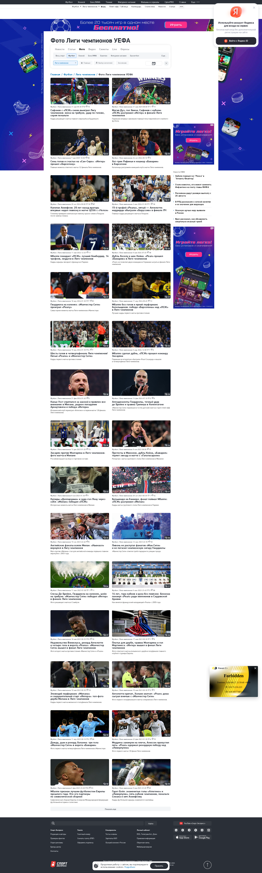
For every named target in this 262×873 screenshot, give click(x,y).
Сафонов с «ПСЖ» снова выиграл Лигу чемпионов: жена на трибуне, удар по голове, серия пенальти (77, 113)
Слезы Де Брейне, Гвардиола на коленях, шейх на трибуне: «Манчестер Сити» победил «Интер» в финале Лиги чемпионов (79, 596)
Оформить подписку (85, 842)
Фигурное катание (127, 2)
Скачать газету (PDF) (85, 838)
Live (114, 49)
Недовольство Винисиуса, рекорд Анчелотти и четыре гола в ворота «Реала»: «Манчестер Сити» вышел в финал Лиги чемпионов (77, 645)
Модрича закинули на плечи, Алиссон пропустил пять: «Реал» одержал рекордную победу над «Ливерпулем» (140, 745)
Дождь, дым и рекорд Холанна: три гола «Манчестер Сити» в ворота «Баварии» (74, 744)
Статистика (150, 6)
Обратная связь (143, 842)
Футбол (68, 2)
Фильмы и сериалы (150, 2)
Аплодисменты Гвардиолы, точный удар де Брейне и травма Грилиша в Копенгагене (138, 403)
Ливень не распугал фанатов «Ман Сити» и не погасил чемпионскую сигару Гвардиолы (138, 546)
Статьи (172, 6)
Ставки (182, 2)
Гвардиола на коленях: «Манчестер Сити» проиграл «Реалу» (75, 306)
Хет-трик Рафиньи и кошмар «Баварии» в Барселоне (135, 163)
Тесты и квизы (111, 834)
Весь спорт (60, 56)
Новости (162, 6)
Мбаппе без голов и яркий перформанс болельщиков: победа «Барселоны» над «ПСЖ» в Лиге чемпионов (140, 307)
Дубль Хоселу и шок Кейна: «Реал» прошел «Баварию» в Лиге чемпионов (137, 257)
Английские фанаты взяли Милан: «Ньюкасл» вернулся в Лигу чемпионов (77, 546)
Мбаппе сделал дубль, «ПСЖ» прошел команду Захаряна (140, 354)
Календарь (136, 6)
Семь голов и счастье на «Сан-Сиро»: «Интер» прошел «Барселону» (77, 163)
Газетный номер (83, 834)
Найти (150, 824)
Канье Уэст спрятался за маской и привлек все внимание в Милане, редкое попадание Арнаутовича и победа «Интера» (78, 404)
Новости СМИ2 (179, 172)
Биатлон (103, 56)
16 (89, 204)
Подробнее (129, 867)
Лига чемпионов (90, 6)
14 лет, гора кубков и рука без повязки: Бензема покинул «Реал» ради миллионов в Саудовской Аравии (141, 596)
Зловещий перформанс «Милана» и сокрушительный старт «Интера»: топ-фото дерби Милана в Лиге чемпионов (76, 696)
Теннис (109, 2)
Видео (92, 49)
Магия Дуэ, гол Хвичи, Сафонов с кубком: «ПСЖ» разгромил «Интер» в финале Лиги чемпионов (137, 113)
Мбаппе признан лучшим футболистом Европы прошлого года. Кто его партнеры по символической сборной (77, 794)
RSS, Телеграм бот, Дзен (147, 834)
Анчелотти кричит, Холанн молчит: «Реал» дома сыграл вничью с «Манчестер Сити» (140, 695)
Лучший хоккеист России (115, 842)
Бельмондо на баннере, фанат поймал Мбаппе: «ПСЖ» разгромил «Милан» (139, 500)
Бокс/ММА (95, 2)
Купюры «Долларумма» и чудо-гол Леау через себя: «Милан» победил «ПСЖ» (77, 500)
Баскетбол (134, 56)
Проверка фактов (57, 838)
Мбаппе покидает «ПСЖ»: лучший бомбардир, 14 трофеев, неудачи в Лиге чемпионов (79, 257)
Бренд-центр (55, 847)
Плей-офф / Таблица (118, 6)
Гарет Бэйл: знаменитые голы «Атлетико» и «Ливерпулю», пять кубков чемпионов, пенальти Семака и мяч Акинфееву (140, 794)
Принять (159, 865)
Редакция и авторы (58, 834)
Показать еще (110, 809)
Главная (55, 74)
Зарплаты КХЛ (111, 838)
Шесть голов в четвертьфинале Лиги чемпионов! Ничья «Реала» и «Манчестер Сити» (79, 354)
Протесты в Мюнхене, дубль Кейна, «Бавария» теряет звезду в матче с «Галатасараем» (139, 454)
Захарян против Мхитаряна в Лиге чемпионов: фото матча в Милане (77, 454)
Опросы (124, 49)
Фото (103, 6)
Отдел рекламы (56, 842)
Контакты (54, 851)
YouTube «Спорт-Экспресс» (194, 823)
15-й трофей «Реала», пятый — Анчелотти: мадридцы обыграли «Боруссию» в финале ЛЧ (139, 209)
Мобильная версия (144, 847)
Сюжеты (104, 49)
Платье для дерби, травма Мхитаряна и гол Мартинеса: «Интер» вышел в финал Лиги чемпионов (137, 645)
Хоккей (81, 2)
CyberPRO (169, 2)
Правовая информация (146, 838)
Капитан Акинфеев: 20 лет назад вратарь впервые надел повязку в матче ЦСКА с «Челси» (79, 209)
